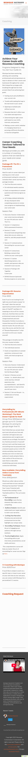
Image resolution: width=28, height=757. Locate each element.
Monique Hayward (11, 724)
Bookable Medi (14, 751)
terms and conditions (14, 744)
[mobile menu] (26, 3)
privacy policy (12, 747)
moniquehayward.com (11, 749)
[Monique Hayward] (14, 3)
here (5, 553)
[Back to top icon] (25, 754)
